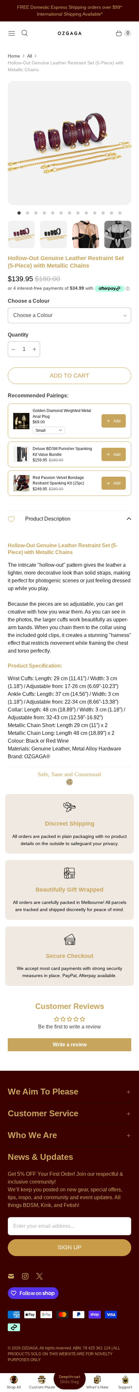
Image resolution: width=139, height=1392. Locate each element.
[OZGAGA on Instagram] (29, 1276)
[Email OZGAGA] (15, 1276)
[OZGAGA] (69, 33)
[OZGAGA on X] (43, 1276)
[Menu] (11, 33)
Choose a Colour (28, 301)
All (29, 56)
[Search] (24, 33)
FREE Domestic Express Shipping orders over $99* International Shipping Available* (69, 11)
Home (14, 56)
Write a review (70, 1044)
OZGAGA (30, 1348)
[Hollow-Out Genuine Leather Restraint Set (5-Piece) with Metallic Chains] (69, 143)
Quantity (18, 335)
